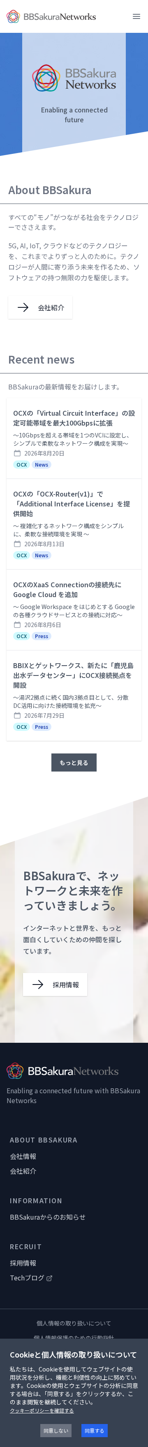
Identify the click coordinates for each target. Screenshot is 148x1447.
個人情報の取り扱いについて (74, 1323)
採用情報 (23, 1263)
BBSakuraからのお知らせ (48, 1217)
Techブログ (27, 1277)
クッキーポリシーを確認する (42, 1410)
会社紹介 (23, 1171)
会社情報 (23, 1156)
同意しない (56, 1430)
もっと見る (74, 762)
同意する (94, 1430)
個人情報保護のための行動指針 (74, 1338)
